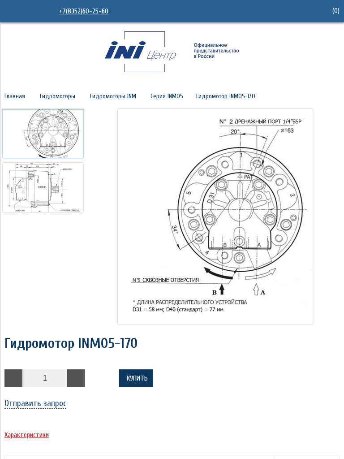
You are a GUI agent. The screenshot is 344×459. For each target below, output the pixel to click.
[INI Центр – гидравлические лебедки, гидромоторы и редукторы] (172, 70)
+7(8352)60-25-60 (83, 11)
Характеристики (26, 435)
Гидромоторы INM (113, 96)
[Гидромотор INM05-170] (215, 217)
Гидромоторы (57, 96)
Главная (14, 96)
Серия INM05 (166, 96)
